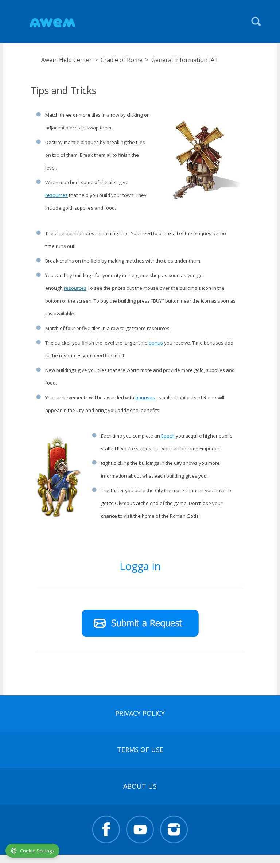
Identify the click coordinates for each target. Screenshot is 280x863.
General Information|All (184, 60)
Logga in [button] (140, 566)
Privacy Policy (140, 713)
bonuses (145, 397)
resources (56, 195)
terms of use (140, 749)
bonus (156, 342)
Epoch (168, 435)
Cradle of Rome (122, 60)
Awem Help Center (66, 60)
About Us (140, 786)
